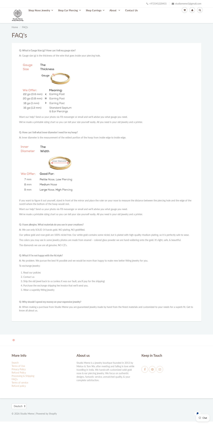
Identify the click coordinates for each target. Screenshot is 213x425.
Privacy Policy (19, 369)
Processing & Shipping (23, 375)
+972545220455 (158, 3)
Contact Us (131, 10)
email (80, 116)
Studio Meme (27, 413)
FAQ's (15, 379)
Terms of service (20, 382)
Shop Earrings (94, 10)
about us (32, 310)
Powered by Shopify (46, 413)
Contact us (28, 276)
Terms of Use (18, 366)
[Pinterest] (152, 369)
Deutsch (18, 406)
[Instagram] (159, 369)
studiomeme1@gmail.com (188, 3)
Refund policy (19, 385)
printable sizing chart (44, 122)
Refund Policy (19, 372)
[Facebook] (144, 369)
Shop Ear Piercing (68, 10)
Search (15, 362)
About (113, 10)
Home (15, 27)
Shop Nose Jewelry (39, 10)
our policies (35, 272)
